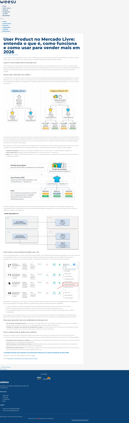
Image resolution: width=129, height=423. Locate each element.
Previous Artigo (5, 367)
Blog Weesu (6, 15)
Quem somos (7, 8)
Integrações (6, 11)
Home (4, 6)
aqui (33, 355)
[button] (27, 19)
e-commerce (8, 54)
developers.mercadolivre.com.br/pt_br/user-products (22, 358)
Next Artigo (4, 369)
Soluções (5, 10)
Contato (5, 13)
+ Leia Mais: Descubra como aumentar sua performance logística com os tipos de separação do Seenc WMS (36, 352)
